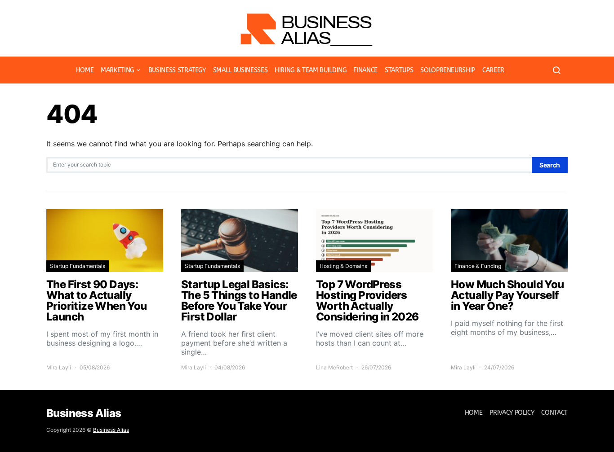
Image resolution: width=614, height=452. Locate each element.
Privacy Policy (511, 413)
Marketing (117, 70)
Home (85, 70)
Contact (554, 413)
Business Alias (111, 429)
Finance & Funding (477, 266)
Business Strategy (177, 70)
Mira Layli (58, 367)
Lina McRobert (334, 367)
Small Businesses (240, 70)
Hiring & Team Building (310, 70)
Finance (365, 70)
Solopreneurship (447, 70)
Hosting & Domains (343, 266)
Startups (399, 70)
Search (549, 165)
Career (493, 70)
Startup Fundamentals (77, 266)
